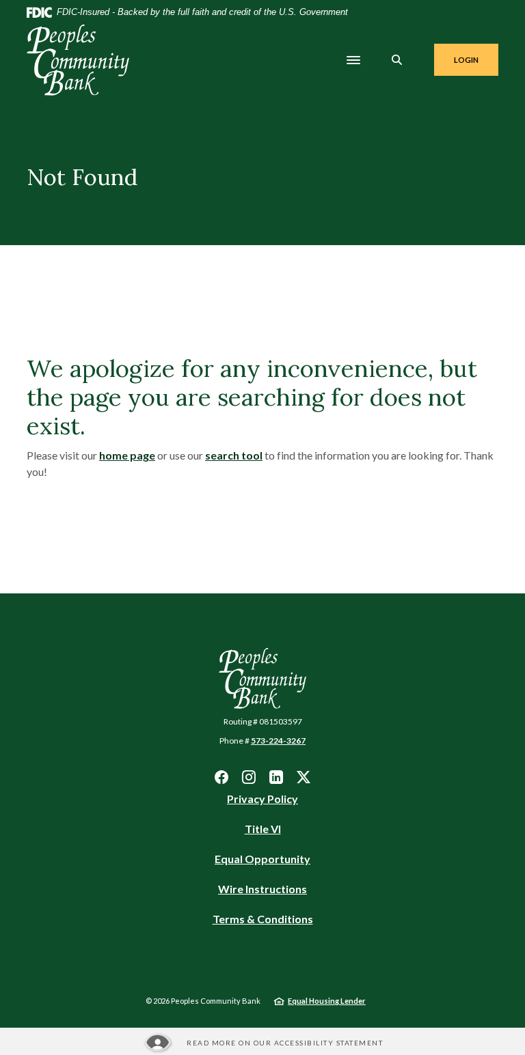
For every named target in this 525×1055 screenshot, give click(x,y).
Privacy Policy (262, 798)
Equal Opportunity (262, 859)
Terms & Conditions (263, 918)
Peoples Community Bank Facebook (221, 777)
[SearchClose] (397, 60)
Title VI (263, 828)
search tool (233, 455)
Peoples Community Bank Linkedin (276, 777)
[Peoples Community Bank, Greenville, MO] (78, 60)
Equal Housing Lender (327, 1000)
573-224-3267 (278, 740)
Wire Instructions (262, 889)
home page (127, 455)
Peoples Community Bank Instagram (249, 777)
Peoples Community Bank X (303, 777)
